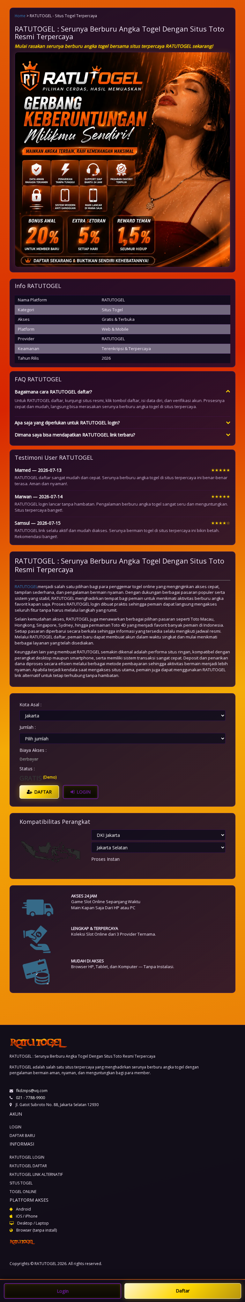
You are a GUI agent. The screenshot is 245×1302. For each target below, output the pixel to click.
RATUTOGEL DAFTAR (28, 1166)
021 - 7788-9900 (30, 1097)
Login (63, 1291)
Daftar (183, 1290)
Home (20, 15)
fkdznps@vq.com (32, 1090)
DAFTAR (42, 792)
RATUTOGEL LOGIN (27, 1157)
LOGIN (83, 792)
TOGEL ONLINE (23, 1191)
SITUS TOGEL (21, 1183)
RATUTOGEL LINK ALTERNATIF (36, 1174)
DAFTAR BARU (22, 1135)
